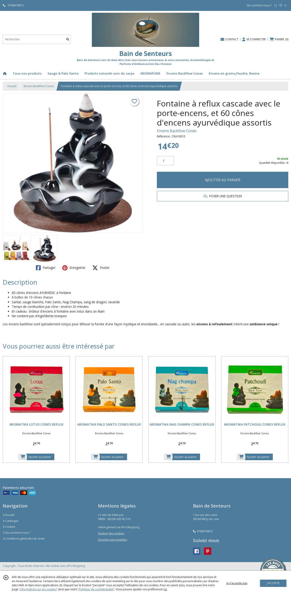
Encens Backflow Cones (39, 86)
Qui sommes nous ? (17, 533)
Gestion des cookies (111, 533)
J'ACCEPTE (273, 583)
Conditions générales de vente (25, 538)
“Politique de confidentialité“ (96, 589)
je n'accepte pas (236, 583)
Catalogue (11, 521)
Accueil (11, 86)
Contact (10, 527)
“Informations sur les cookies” (38, 589)
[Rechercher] (68, 39)
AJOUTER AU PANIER (222, 179)
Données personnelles (112, 540)
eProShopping (76, 566)
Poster (104, 267)
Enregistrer (77, 267)
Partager (48, 267)
